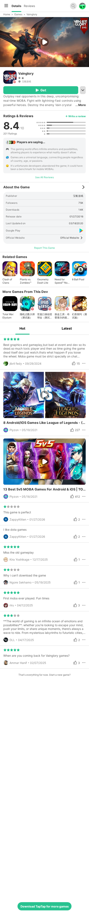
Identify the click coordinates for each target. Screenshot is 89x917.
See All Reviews (44, 177)
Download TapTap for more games (44, 906)
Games (18, 14)
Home (6, 14)
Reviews (29, 6)
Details (16, 6)
